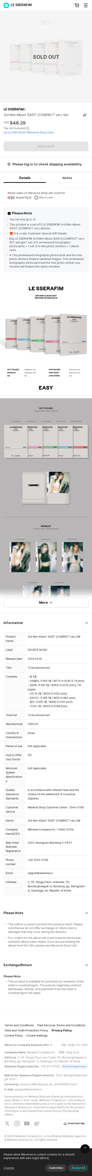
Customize (56, 1168)
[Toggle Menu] (85, 5)
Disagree (9, 1168)
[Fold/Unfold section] (46, 623)
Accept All (78, 1168)
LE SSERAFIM (14, 109)
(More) (44, 1158)
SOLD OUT (46, 146)
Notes (67, 178)
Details (25, 178)
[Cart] (76, 5)
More (43, 603)
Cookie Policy (13, 1035)
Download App (76, 1123)
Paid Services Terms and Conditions (61, 1025)
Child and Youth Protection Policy (26, 1030)
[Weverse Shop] (6, 5)
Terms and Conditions (19, 1025)
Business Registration (74, 1066)
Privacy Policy (62, 1030)
